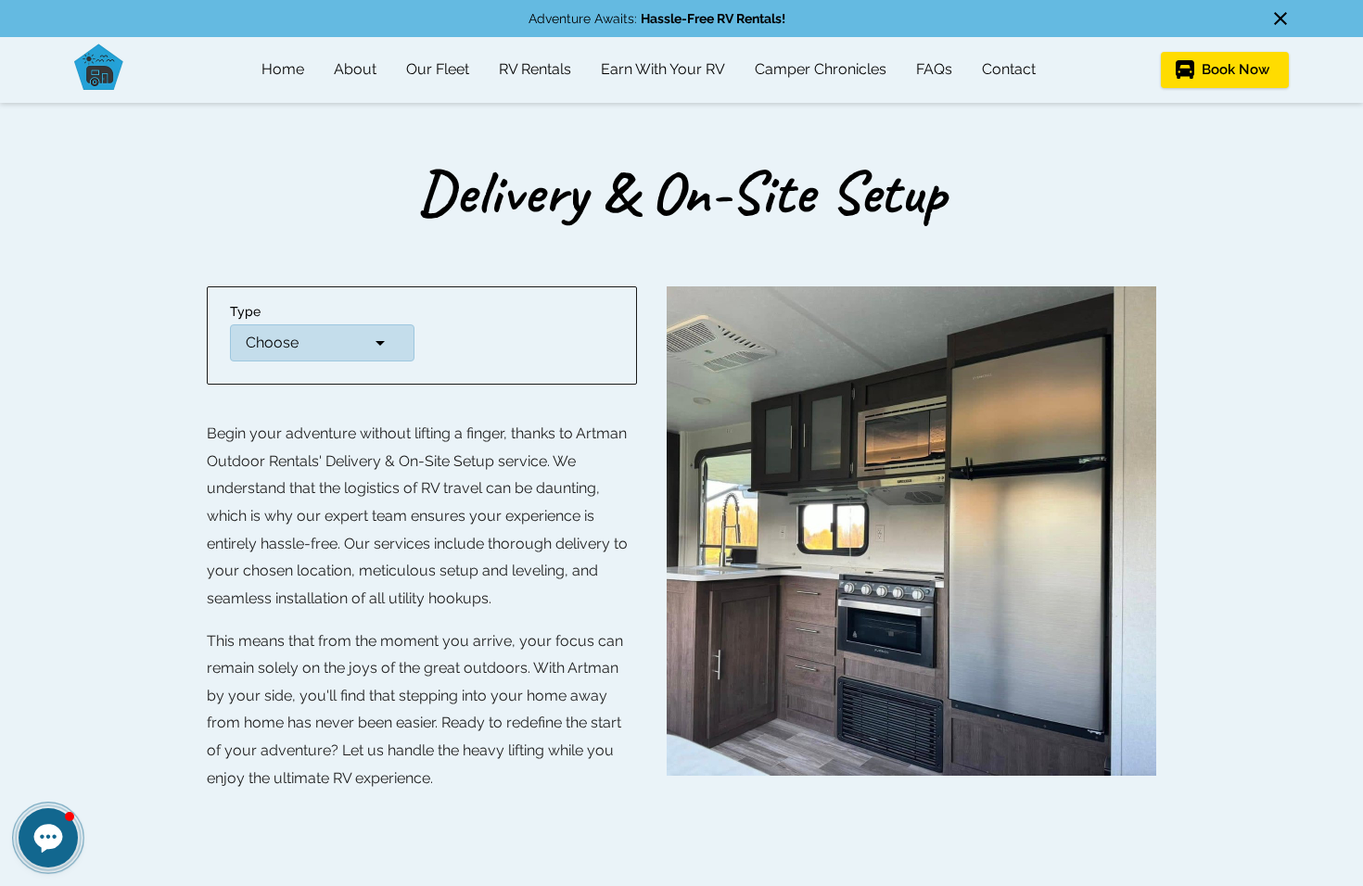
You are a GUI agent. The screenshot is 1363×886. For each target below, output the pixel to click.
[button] (322, 343)
